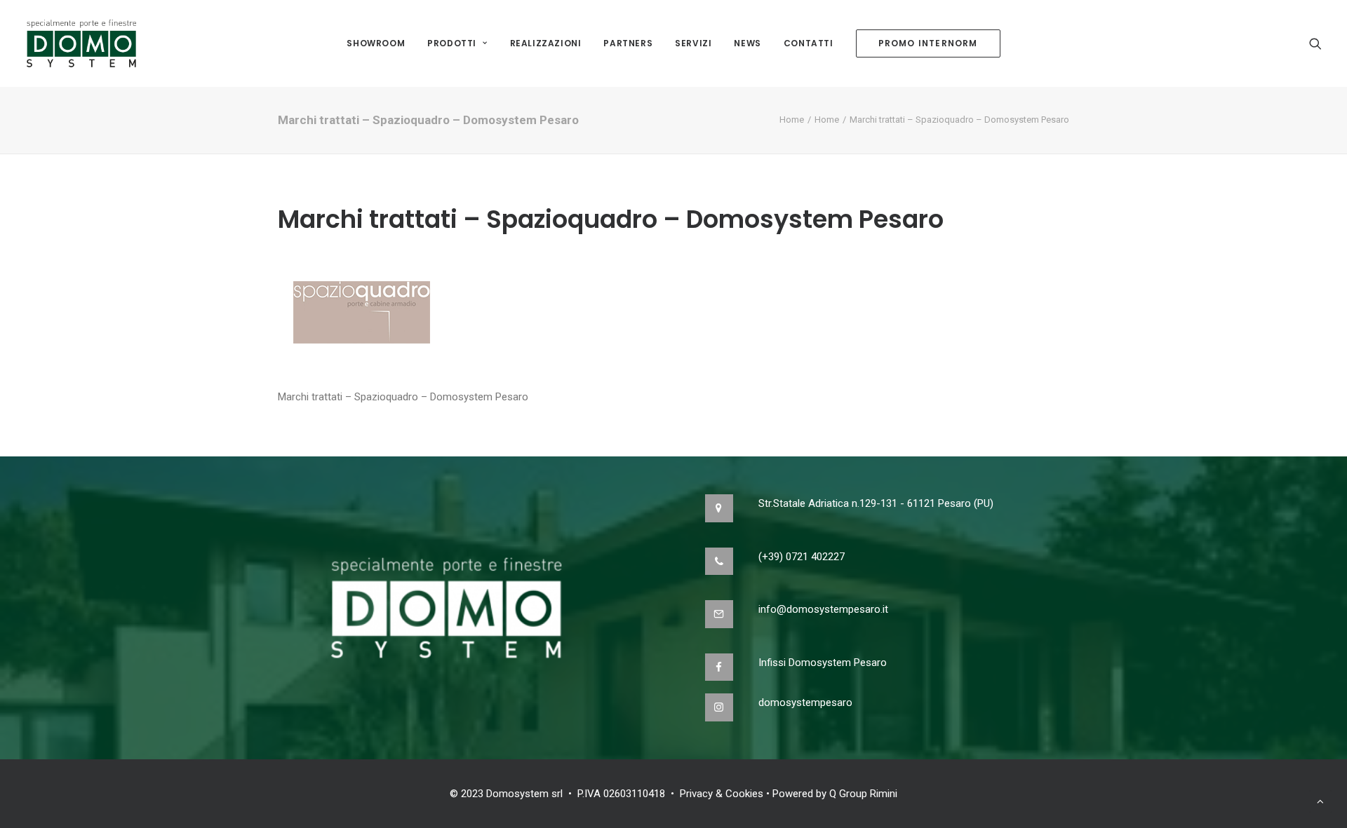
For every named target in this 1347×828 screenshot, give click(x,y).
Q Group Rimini (863, 793)
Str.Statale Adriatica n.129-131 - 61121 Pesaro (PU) (875, 503)
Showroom (376, 43)
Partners (627, 43)
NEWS (747, 43)
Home (791, 119)
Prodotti (451, 43)
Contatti (808, 43)
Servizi (693, 43)
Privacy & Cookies (721, 793)
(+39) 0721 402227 (801, 556)
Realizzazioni (546, 43)
